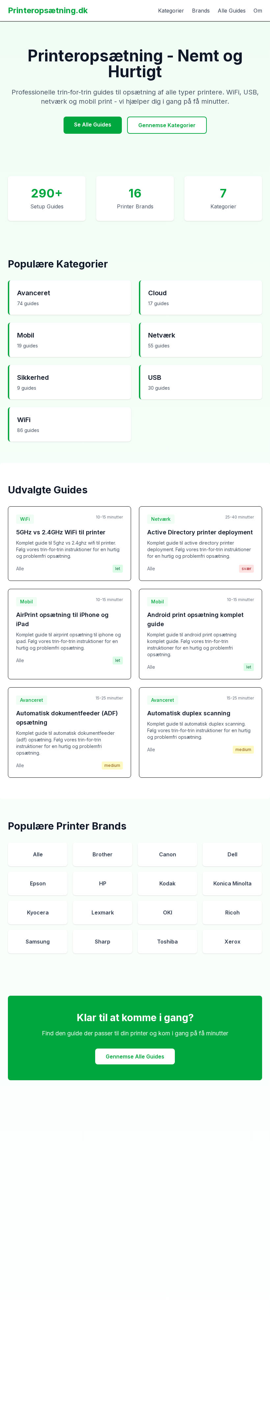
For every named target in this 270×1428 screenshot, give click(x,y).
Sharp (102, 941)
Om (258, 10)
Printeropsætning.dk (48, 10)
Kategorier (171, 10)
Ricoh (232, 912)
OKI (167, 912)
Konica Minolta (232, 883)
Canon (167, 854)
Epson (38, 883)
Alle (38, 854)
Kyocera (38, 912)
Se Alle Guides (92, 124)
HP (102, 883)
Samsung (38, 941)
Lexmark (103, 912)
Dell (232, 854)
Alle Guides (232, 10)
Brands (201, 10)
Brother (103, 854)
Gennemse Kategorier (167, 125)
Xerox (232, 941)
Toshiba (167, 941)
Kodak (167, 883)
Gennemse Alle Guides (135, 1056)
